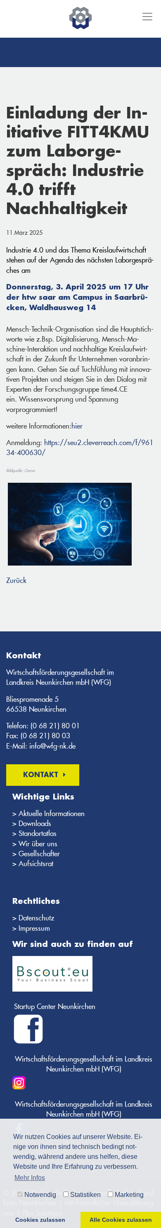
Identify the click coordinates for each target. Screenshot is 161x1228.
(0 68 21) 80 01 (55, 725)
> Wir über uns (34, 843)
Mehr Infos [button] (29, 1177)
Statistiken (85, 1194)
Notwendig (39, 1194)
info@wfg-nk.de (52, 746)
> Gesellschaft (33, 853)
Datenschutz (36, 917)
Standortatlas (38, 833)
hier (77, 426)
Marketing (128, 1194)
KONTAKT (40, 775)
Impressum (34, 928)
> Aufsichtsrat (32, 863)
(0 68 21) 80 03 (45, 735)
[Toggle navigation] (146, 16)
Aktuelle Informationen (52, 813)
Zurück (16, 580)
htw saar (39, 297)
